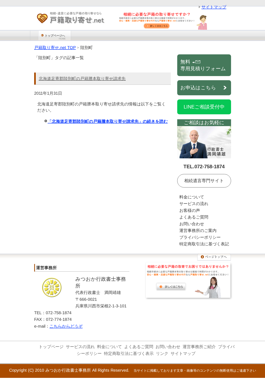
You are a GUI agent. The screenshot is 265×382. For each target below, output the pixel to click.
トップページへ (55, 37)
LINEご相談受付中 (204, 107)
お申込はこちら (198, 87)
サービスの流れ (193, 203)
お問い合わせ (191, 224)
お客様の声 (189, 210)
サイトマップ (213, 7)
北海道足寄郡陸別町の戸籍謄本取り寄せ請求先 (82, 78)
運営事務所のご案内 (198, 230)
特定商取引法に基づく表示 (129, 353)
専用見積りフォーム (203, 65)
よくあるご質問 (193, 217)
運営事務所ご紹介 (199, 346)
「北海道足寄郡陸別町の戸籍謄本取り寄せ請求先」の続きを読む (108, 121)
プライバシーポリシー (200, 237)
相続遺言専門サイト (204, 180)
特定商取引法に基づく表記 (204, 244)
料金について (191, 197)
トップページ (51, 346)
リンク (162, 353)
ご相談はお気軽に (204, 122)
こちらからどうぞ (66, 326)
